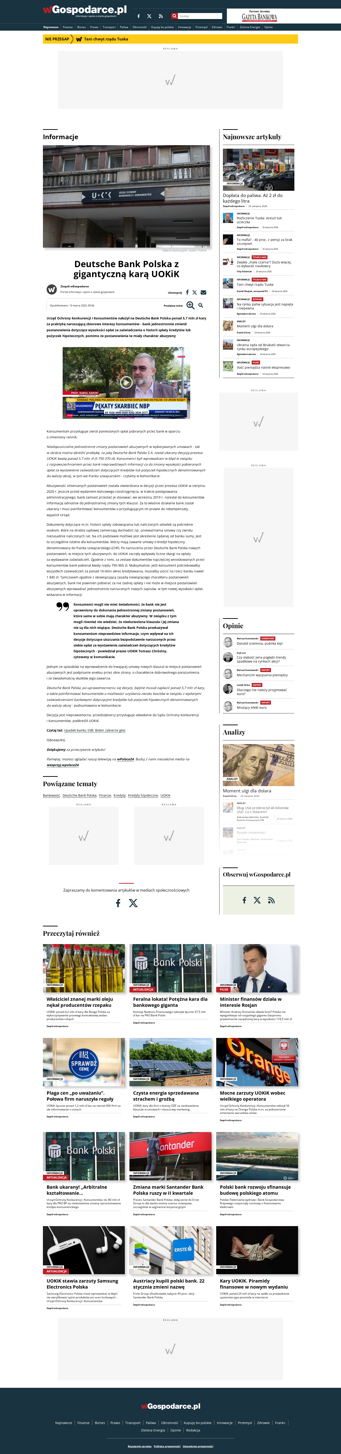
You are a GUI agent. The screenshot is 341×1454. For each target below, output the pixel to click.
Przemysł (201, 27)
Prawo (94, 27)
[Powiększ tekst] (191, 305)
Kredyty (119, 795)
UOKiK (165, 795)
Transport (109, 27)
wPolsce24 (125, 759)
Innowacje (184, 27)
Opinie (268, 27)
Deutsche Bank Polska (80, 795)
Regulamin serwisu (139, 1446)
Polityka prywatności (167, 1446)
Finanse (68, 27)
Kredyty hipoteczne (143, 795)
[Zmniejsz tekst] (200, 305)
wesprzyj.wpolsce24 (62, 765)
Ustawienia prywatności (198, 1446)
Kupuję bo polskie (162, 27)
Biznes (81, 27)
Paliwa (124, 27)
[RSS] (161, 16)
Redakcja (193, 1430)
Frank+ (231, 27)
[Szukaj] (174, 16)
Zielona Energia (250, 27)
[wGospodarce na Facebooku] (138, 16)
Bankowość (51, 795)
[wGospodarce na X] (149, 16)
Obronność (140, 27)
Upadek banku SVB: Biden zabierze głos (94, 730)
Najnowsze (50, 27)
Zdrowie (217, 27)
